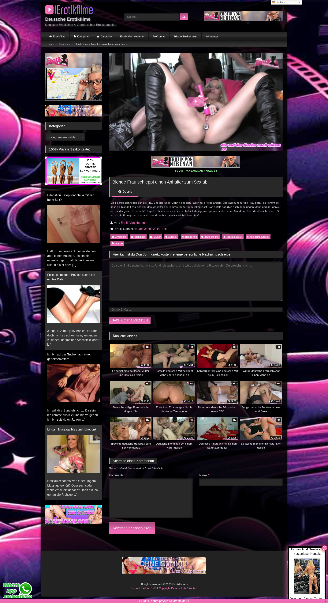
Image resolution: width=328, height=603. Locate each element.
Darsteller (106, 36)
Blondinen (140, 236)
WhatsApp (212, 36)
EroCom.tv (159, 36)
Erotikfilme (59, 36)
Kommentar (117, 475)
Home (50, 44)
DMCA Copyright (161, 588)
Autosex (172, 236)
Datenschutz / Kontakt (184, 588)
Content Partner (141, 588)
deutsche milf (211, 236)
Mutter (157, 236)
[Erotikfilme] (69, 10)
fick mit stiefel (234, 236)
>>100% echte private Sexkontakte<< (164, 601)
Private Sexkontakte (185, 36)
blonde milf (191, 236)
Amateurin (64, 44)
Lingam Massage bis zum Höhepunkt (72, 429)
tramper (119, 243)
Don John (144, 228)
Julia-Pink (160, 228)
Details (127, 191)
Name (204, 475)
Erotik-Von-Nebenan (132, 36)
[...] (74, 265)
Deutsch (280, 2)
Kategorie (83, 36)
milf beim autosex (259, 236)
